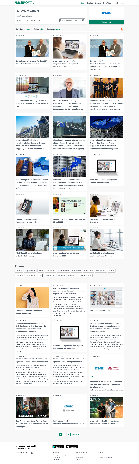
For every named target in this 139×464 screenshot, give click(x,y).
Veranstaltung (31, 275)
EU (40, 275)
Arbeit (41, 270)
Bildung (111, 270)
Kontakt (101, 452)
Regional (98, 3)
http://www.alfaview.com (25, 16)
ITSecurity (19, 275)
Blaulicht (90, 3)
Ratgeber (71, 275)
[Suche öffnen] (117, 3)
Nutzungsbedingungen (60, 455)
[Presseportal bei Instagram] (31, 452)
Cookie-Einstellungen (105, 457)
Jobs (100, 455)
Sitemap (78, 459)
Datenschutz (76, 270)
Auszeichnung (50, 275)
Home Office (88, 270)
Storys (83, 3)
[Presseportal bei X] (28, 453)
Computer (61, 275)
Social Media (56, 459)
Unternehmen (100, 270)
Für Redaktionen (81, 452)
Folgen (104, 22)
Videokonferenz (63, 270)
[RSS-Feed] (122, 29)
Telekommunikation (84, 275)
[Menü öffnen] (122, 3)
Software (19, 270)
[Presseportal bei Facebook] (26, 453)
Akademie (78, 455)
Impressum (56, 452)
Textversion (79, 457)
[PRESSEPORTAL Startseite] (24, 2)
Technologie (50, 270)
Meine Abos (107, 3)
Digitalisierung (30, 270)
